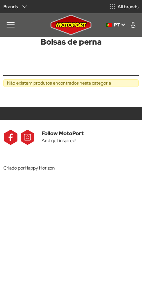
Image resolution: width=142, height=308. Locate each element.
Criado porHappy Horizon (29, 168)
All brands (128, 7)
